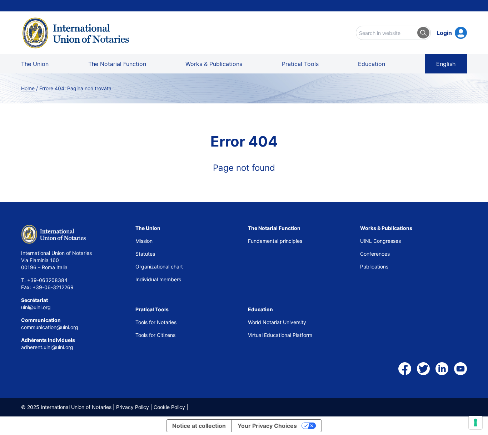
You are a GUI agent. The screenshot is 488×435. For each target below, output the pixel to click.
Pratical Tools (300, 63)
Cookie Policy (169, 407)
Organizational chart (159, 266)
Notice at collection (199, 425)
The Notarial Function (117, 63)
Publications (374, 266)
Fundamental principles (275, 241)
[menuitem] (446, 63)
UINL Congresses (380, 241)
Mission (144, 241)
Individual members (158, 279)
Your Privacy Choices (267, 425)
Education (371, 63)
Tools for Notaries (155, 322)
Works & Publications (213, 63)
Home (28, 88)
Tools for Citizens (156, 335)
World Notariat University (277, 322)
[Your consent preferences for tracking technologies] (475, 422)
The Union (35, 63)
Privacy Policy (132, 407)
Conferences (375, 254)
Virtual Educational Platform (280, 335)
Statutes (145, 254)
